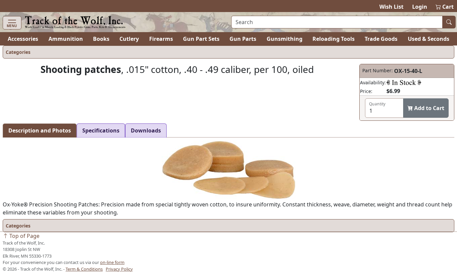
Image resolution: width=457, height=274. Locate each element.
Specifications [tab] (100, 130)
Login (419, 6)
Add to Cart (428, 108)
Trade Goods (381, 38)
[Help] (403, 82)
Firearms (161, 38)
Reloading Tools (333, 38)
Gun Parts (243, 38)
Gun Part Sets (201, 38)
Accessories (23, 38)
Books (101, 38)
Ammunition (66, 38)
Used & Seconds (428, 38)
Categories (18, 52)
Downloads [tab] (146, 130)
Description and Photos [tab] (39, 130)
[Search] (449, 22)
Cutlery (129, 38)
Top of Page (23, 236)
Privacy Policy (119, 269)
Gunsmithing (284, 38)
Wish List (391, 6)
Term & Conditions (84, 269)
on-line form (112, 262)
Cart (445, 6)
